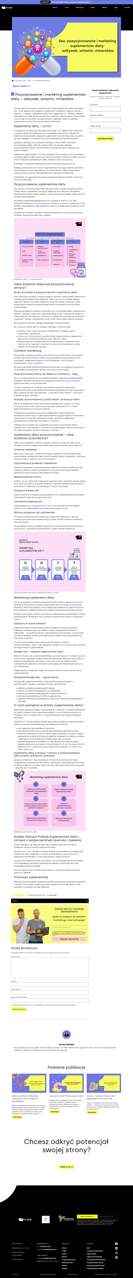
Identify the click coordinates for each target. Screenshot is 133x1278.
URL (49, 497)
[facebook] (116, 1243)
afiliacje (79, 610)
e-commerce (63, 203)
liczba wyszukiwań (37, 336)
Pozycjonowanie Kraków (95, 1268)
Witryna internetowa (19, 997)
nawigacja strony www (42, 506)
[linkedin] (116, 1248)
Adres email (16, 989)
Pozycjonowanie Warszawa (96, 1260)
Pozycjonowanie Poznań (95, 1262)
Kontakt (64, 1268)
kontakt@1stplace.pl (49, 1249)
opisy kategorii (67, 360)
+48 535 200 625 (45, 1246)
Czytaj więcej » (17, 1117)
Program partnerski (68, 1260)
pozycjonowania (72, 381)
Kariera (64, 1257)
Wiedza (64, 1265)
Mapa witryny (72, 1274)
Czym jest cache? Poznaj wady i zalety (66, 1096)
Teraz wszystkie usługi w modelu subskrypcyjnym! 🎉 (67, 2)
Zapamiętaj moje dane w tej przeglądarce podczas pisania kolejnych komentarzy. (44, 1005)
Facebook (79, 607)
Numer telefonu (97, 115)
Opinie (64, 1254)
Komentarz (16, 957)
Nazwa (14, 981)
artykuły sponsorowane (24, 406)
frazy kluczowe (60, 299)
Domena (94, 105)
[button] (29, 86)
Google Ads (27, 656)
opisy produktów (35, 363)
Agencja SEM (91, 1254)
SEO (88, 1248)
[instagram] (116, 1252)
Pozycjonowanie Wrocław (96, 1265)
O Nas (64, 1251)
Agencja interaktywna (94, 1257)
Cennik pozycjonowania (95, 1251)
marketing (41, 593)
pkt (29, 851)
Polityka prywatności (48, 1274)
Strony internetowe (41, 203)
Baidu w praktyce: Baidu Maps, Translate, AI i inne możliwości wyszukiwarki (25, 1098)
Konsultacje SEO (67, 1262)
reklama (40, 168)
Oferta (64, 1248)
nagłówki (40, 360)
